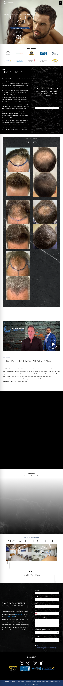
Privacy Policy (28, 681)
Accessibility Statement (36, 681)
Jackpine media (56, 681)
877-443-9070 (11, 617)
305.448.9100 (19, 614)
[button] (60, 3)
